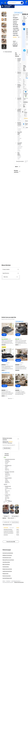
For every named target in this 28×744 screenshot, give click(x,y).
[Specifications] (18, 273)
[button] (16, 54)
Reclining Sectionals (6, 575)
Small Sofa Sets (6, 566)
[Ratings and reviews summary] (18, 438)
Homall (25, 112)
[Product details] (18, 269)
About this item (6, 265)
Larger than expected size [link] (10, 459)
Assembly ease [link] (8, 486)
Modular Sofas (5, 573)
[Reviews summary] (20, 37)
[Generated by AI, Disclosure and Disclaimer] (7, 502)
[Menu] (2, 3)
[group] (18, 37)
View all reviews (7, 448)
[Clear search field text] (20, 2)
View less (10, 501)
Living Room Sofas (6, 562)
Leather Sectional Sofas (7, 571)
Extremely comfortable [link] (9, 471)
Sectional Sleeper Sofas (7, 578)
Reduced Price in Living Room (8, 559)
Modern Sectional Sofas (7, 568)
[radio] (15, 45)
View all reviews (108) (10, 541)
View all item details (20, 161)
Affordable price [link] (8, 465)
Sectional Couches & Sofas (8, 552)
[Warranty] (17, 277)
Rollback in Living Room (7, 555)
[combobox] (15, 2)
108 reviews (10, 442)
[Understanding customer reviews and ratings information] (14, 445)
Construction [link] (7, 494)
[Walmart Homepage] (5, 3)
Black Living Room (6, 564)
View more (10, 398)
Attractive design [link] (8, 477)
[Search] (22, 3)
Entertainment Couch (7, 557)
